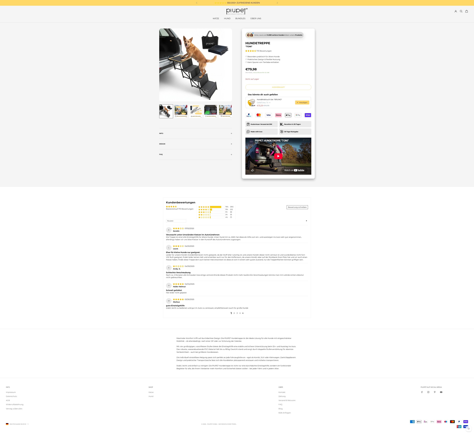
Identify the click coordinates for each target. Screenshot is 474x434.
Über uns (255, 18)
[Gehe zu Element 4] (210, 111)
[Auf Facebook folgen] (422, 392)
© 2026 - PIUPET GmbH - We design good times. (218, 424)
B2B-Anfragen (284, 413)
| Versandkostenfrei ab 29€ (261, 72)
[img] (178, 228)
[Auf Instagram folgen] (428, 392)
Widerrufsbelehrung (14, 404)
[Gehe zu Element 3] (196, 111)
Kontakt (281, 392)
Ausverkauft (278, 87)
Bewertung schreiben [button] (297, 207)
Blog (280, 409)
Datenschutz (11, 396)
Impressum (11, 392)
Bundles (240, 18)
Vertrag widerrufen (14, 409)
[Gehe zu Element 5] (225, 111)
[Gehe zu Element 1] (166, 111)
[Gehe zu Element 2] (181, 111)
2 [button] (234, 313)
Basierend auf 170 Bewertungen (179, 209)
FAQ (280, 404)
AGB (8, 400)
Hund (227, 18)
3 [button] (237, 313)
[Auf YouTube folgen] (441, 392)
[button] (251, 51)
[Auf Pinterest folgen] (435, 392)
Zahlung (282, 396)
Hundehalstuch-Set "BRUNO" (269, 99)
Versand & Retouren (287, 400)
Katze (216, 18)
